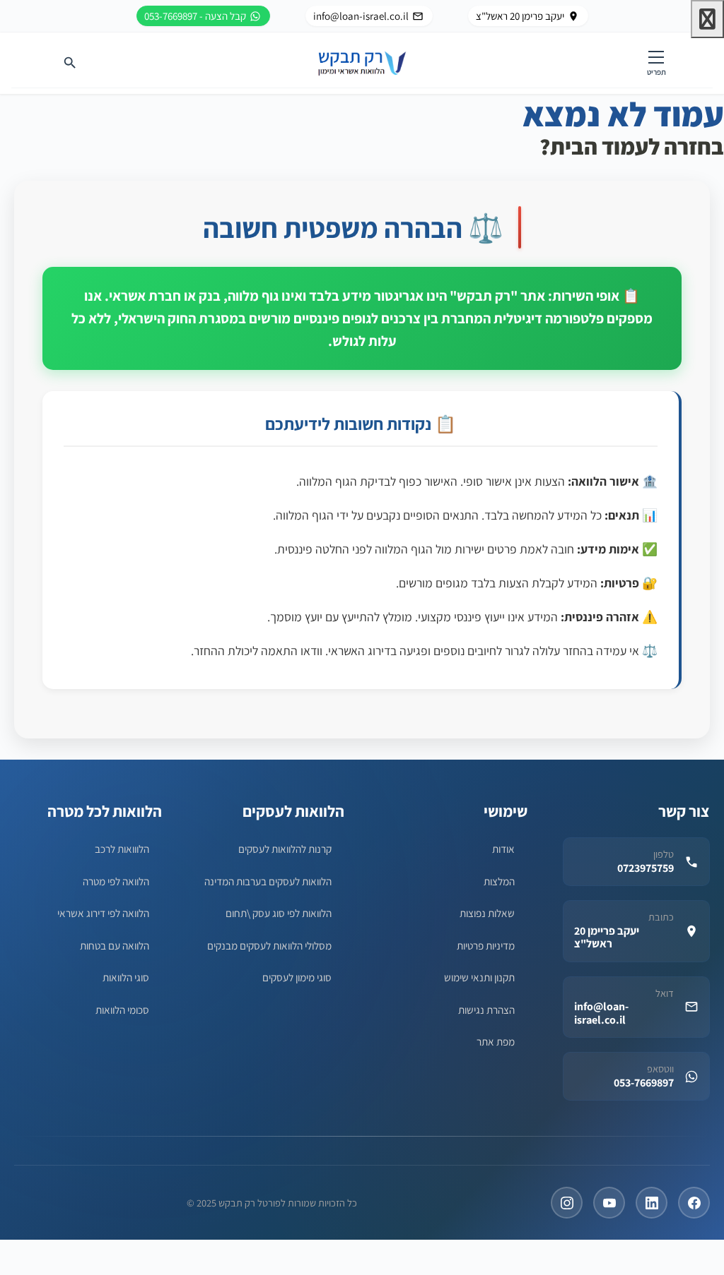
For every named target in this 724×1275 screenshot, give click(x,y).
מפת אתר (496, 1041)
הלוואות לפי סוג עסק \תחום (279, 913)
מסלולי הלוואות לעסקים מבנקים (269, 945)
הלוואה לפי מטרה (116, 881)
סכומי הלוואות (122, 1009)
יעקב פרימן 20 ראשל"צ (520, 16)
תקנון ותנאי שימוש (479, 977)
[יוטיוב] (609, 1203)
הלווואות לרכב (122, 849)
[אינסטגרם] (567, 1203)
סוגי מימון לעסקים (297, 977)
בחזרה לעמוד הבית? (631, 146)
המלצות (499, 881)
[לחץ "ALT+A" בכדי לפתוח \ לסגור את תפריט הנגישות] (707, 19)
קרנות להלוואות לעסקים (285, 849)
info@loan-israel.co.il (361, 16)
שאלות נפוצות (487, 913)
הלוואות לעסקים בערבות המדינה (268, 881)
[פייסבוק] (694, 1203)
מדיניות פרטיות (486, 945)
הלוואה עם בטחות (114, 945)
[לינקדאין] (651, 1203)
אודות (503, 849)
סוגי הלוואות (126, 977)
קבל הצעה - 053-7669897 (195, 16)
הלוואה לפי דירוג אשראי (103, 913)
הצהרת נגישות (486, 1009)
